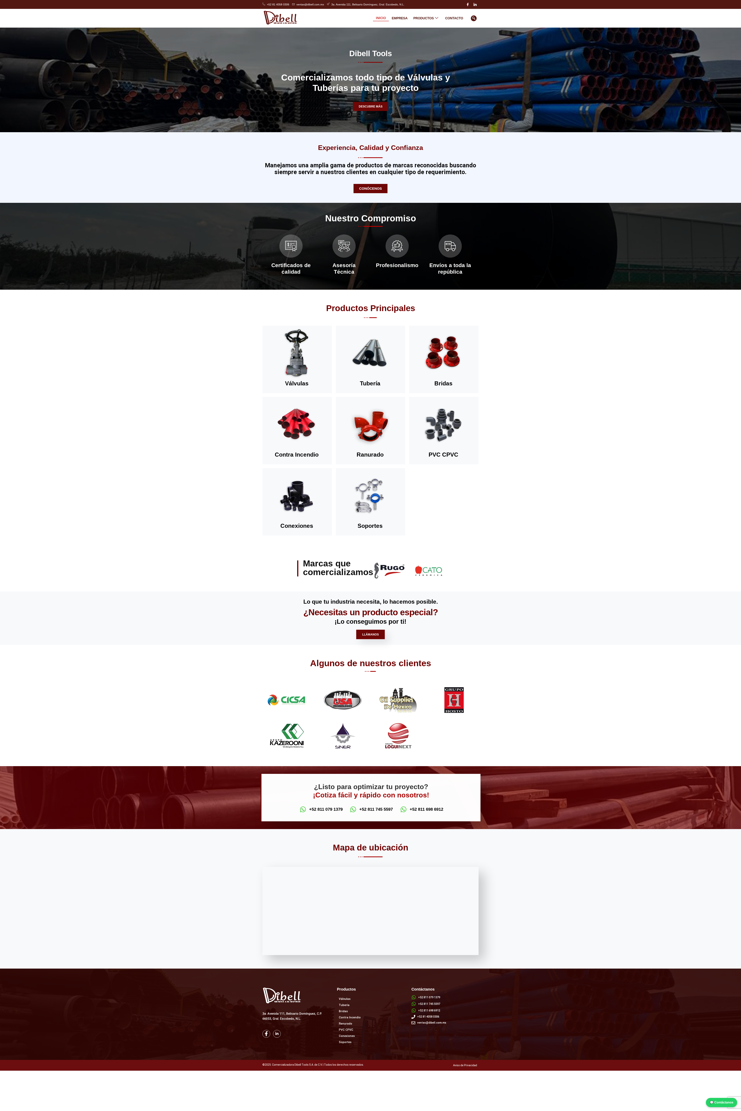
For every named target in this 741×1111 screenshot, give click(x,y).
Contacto (454, 18)
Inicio (381, 18)
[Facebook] (468, 4)
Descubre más (370, 106)
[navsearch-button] (474, 18)
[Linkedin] (475, 4)
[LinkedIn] (277, 1034)
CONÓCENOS (370, 188)
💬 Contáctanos (721, 1102)
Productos (423, 18)
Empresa (400, 18)
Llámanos (370, 634)
